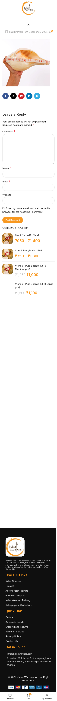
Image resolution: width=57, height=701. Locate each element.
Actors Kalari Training (17, 590)
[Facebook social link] (5, 96)
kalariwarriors (16, 31)
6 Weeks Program (15, 595)
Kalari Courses (13, 581)
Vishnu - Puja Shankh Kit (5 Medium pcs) (30, 267)
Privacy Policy (13, 636)
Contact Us (12, 641)
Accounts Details (15, 622)
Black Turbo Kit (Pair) (27, 235)
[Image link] (15, 546)
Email (6, 181)
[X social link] (13, 96)
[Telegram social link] (37, 96)
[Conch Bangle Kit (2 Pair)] (7, 254)
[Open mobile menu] (4, 8)
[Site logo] (28, 7)
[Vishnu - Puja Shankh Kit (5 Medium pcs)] (7, 270)
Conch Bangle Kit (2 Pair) (29, 250)
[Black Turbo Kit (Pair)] (7, 238)
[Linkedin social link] (29, 96)
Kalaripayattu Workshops (19, 605)
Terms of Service (15, 631)
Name (6, 168)
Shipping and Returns (17, 626)
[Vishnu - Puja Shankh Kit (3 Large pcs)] (7, 401)
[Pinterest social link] (21, 96)
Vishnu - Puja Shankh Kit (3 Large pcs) (34, 285)
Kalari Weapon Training (18, 600)
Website (6, 194)
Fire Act (10, 585)
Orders (9, 617)
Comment (8, 131)
